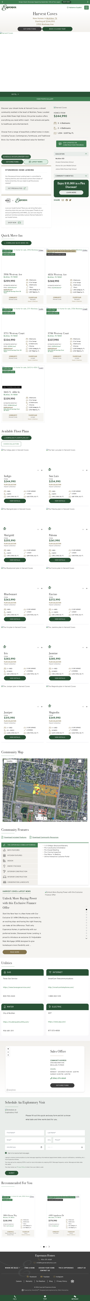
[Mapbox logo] (11, 1090)
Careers (19, 1281)
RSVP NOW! (66, 2)
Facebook (33, 1277)
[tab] (19, 845)
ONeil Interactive (63, 1290)
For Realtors (40, 1281)
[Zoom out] (8, 1052)
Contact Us (45, 1271)
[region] (25, 1069)
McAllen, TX (51, 18)
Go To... (14, 94)
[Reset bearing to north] (8, 1055)
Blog (51, 1281)
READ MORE (14, 952)
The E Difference (66, 1268)
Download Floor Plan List (17, 438)
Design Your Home (47, 1268)
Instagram (59, 1277)
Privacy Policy (21, 1167)
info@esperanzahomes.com (46, 1263)
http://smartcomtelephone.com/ (61, 987)
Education (60, 154)
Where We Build (12, 1268)
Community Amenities (64, 176)
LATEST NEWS (36, 162)
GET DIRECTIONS (29, 29)
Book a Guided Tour (57, 29)
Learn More (71, 193)
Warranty (29, 1281)
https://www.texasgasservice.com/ (17, 987)
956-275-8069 (46, 1260)
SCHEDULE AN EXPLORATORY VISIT (16, 157)
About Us (81, 1268)
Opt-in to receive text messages (18, 1153)
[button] (75, 1298)
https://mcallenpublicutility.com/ (16, 1022)
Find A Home (30, 1268)
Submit (11, 1173)
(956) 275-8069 (59, 1078)
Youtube (46, 1277)
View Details (15, 501)
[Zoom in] (8, 1048)
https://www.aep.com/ (57, 1022)
